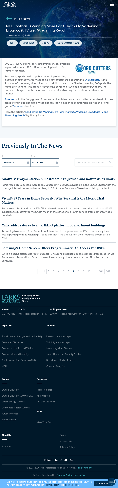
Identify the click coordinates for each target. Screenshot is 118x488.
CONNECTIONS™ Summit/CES (17, 396)
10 (89, 271)
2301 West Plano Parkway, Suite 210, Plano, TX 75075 (76, 314)
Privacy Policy (67, 447)
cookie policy (71, 485)
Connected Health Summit (15, 408)
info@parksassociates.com (32, 314)
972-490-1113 (8, 314)
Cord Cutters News (68, 43)
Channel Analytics (55, 366)
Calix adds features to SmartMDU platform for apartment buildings (54, 225)
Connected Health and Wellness (18, 348)
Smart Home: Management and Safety (22, 337)
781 (101, 271)
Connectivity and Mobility (15, 354)
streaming (28, 43)
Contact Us (66, 442)
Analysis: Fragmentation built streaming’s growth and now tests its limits (58, 179)
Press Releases (44, 390)
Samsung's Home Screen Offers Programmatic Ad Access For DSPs (53, 248)
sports (45, 43)
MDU (4, 366)
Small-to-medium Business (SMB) (19, 360)
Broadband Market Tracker (60, 360)
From (33, 157)
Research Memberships (58, 337)
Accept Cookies (102, 483)
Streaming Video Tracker (59, 348)
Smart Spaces (9, 420)
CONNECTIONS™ (10, 390)
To (3, 157)
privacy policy (53, 485)
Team (63, 436)
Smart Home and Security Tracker (64, 354)
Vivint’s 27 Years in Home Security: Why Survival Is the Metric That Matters (53, 200)
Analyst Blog (43, 396)
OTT (12, 43)
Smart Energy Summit (13, 402)
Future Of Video (10, 414)
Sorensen (10, 99)
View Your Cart (44, 423)
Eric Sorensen (92, 80)
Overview (7, 446)
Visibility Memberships (58, 343)
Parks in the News (46, 402)
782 (108, 271)
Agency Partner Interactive (71, 475)
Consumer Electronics (13, 343)
